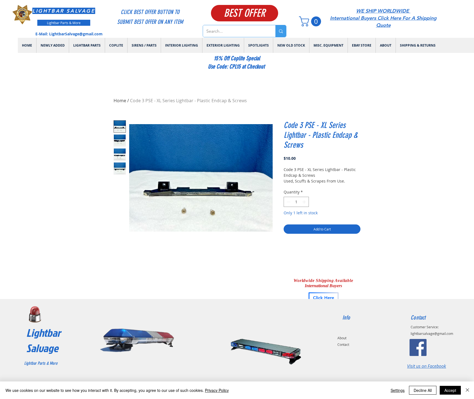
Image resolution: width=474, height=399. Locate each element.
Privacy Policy (217, 390)
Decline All (423, 390)
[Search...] (280, 31)
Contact (343, 344)
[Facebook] (418, 347)
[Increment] (304, 202)
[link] (311, 21)
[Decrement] (287, 202)
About (341, 338)
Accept (450, 390)
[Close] (467, 390)
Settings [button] (398, 390)
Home (120, 101)
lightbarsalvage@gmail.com (432, 333)
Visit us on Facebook (426, 366)
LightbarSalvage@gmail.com (76, 33)
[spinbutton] (296, 202)
